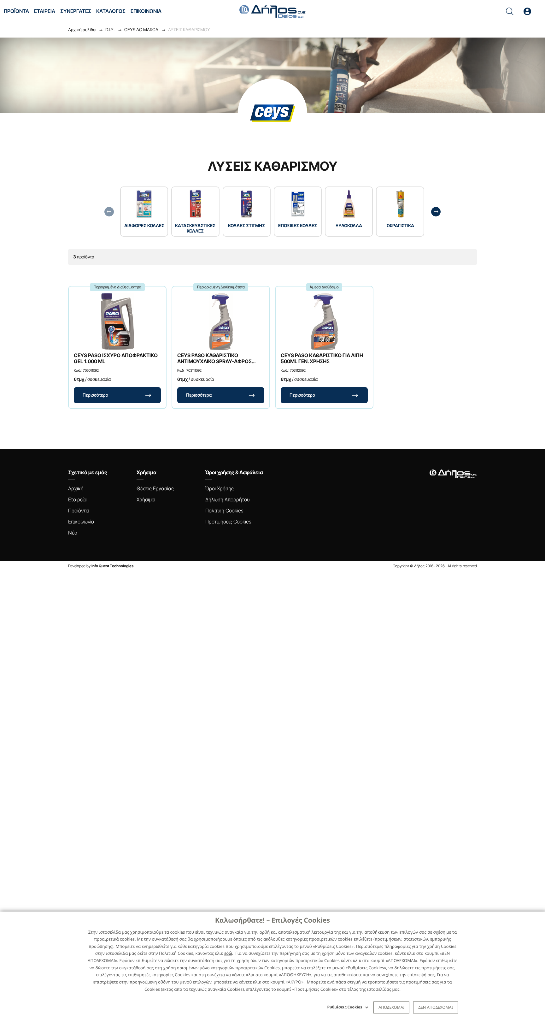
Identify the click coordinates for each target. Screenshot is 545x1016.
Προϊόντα (78, 510)
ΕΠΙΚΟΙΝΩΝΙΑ (146, 11)
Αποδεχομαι (391, 1007)
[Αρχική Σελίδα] (272, 11)
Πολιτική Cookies (224, 510)
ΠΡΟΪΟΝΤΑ (16, 11)
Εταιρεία (77, 499)
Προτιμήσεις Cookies (228, 521)
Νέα (73, 532)
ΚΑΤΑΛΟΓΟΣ (111, 11)
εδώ (228, 953)
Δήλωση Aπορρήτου (227, 499)
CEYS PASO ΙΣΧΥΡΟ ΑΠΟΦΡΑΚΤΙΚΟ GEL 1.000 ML (116, 358)
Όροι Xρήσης (219, 488)
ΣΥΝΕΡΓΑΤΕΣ (75, 11)
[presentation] (109, 211)
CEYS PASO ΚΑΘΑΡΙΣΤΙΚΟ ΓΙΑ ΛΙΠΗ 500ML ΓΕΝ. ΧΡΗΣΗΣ (322, 358)
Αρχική (76, 488)
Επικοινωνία (81, 521)
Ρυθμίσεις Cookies (344, 1007)
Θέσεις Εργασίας (155, 488)
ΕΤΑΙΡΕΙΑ (44, 11)
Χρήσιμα (146, 499)
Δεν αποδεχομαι (435, 1007)
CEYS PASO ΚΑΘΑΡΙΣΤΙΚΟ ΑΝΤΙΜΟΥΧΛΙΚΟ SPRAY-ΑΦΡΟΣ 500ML (214, 358)
